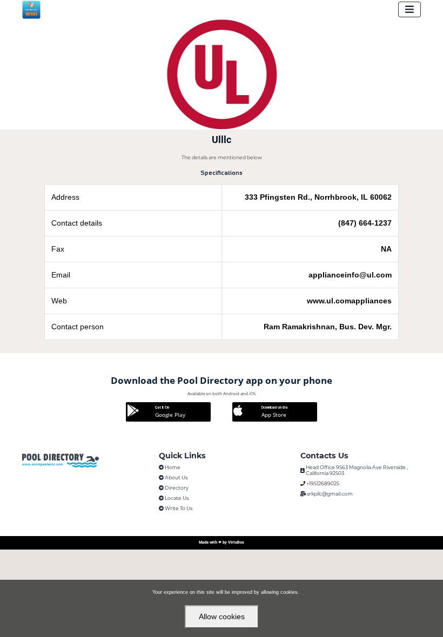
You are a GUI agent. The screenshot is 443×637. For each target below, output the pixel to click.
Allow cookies (222, 616)
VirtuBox (236, 542)
